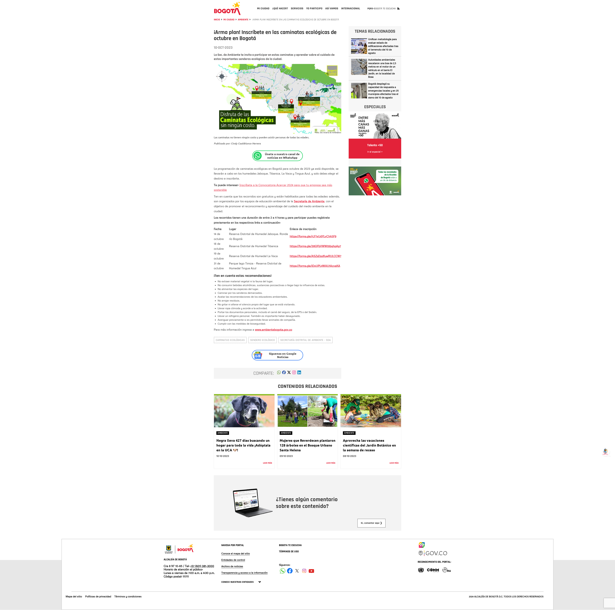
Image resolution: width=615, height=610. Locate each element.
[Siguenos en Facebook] (282, 571)
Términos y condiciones (128, 596)
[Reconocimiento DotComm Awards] (432, 569)
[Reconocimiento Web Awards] (446, 569)
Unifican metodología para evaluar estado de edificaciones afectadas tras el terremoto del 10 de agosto (383, 46)
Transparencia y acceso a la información (244, 572)
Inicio (217, 19)
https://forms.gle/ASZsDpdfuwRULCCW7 (315, 256)
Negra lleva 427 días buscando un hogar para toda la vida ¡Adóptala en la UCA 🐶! (243, 445)
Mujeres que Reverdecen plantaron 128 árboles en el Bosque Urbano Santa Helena (307, 445)
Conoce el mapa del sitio (235, 553)
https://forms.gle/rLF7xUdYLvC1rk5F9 (313, 236)
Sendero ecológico (262, 340)
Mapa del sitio (74, 596)
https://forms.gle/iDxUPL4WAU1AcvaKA (315, 265)
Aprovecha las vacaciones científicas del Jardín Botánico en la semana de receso (369, 445)
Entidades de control (233, 559)
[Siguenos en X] (297, 571)
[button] (278, 373)
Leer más (267, 463)
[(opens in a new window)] (294, 373)
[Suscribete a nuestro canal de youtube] (311, 571)
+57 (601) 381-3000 (202, 566)
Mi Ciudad (228, 19)
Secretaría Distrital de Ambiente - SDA (305, 340)
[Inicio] (227, 8)
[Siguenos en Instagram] (304, 571)
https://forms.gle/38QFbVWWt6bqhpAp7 (315, 246)
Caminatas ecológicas (230, 340)
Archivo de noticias (232, 566)
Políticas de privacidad (98, 596)
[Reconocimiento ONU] (421, 569)
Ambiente (243, 19)
